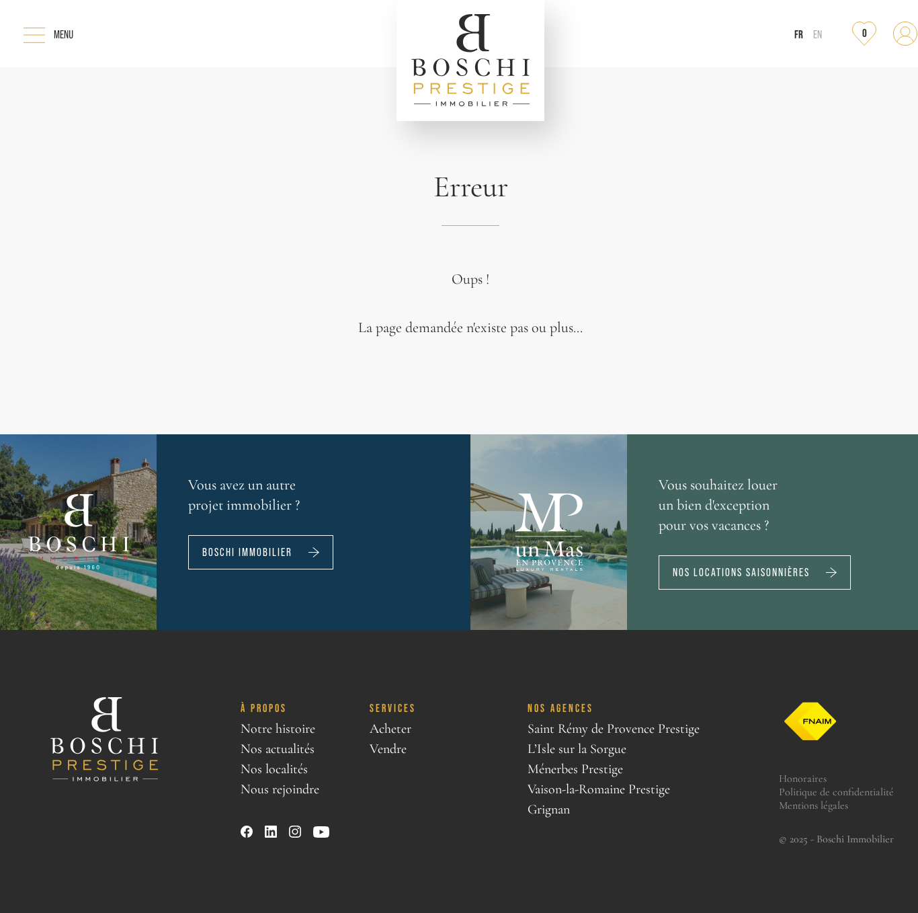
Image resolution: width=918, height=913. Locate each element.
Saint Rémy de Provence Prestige (614, 729)
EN (817, 34)
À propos (264, 708)
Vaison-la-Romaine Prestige (599, 789)
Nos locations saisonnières (741, 572)
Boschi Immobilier (247, 552)
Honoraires (803, 778)
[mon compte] (905, 34)
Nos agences (560, 708)
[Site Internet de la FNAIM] (810, 721)
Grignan (549, 809)
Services (393, 708)
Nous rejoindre (280, 789)
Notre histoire (278, 729)
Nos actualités (278, 749)
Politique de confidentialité (836, 792)
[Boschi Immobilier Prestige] (470, 60)
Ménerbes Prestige (575, 769)
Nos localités (274, 769)
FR (798, 34)
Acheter (390, 729)
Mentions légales (813, 805)
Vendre (388, 749)
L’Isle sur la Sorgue (577, 749)
